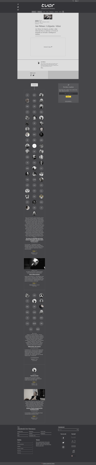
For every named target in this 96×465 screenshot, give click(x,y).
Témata (39, 11)
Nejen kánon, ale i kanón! (34, 346)
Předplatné (43, 433)
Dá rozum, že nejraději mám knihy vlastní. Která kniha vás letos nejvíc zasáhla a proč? (34, 240)
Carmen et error (34, 375)
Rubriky (33, 11)
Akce (47, 11)
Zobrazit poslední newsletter (68, 99)
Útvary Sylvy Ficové (47, 444)
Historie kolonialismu (46, 443)
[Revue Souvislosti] (73, 446)
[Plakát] (48, 16)
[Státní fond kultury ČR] (73, 456)
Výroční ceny (42, 444)
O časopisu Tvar (32, 435)
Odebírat (68, 96)
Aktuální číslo (20, 431)
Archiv (60, 11)
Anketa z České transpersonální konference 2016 (34, 409)
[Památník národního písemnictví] (73, 451)
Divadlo (41, 443)
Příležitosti (51, 11)
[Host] (73, 437)
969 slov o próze (39, 445)
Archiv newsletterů (68, 101)
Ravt (44, 11)
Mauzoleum (38, 443)
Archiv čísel (43, 431)
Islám (43, 445)
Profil (42, 67)
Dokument (37, 444)
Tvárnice (56, 11)
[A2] (73, 442)
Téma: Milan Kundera (34, 274)
